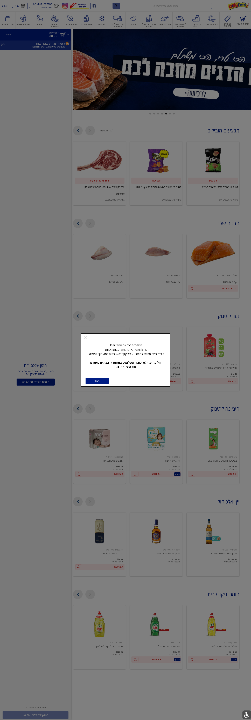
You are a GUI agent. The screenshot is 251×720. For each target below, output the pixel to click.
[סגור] (85, 338)
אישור (97, 381)
